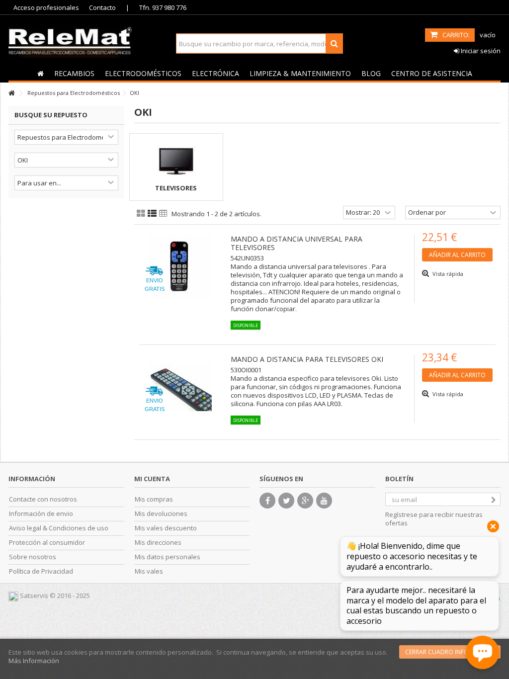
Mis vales (149, 571)
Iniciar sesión (480, 50)
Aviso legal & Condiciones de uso (58, 528)
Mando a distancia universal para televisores (296, 243)
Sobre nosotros (32, 557)
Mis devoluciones (161, 513)
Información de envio (41, 513)
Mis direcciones (158, 542)
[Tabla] (163, 214)
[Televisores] (176, 161)
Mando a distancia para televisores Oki (307, 359)
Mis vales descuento (166, 528)
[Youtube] (324, 501)
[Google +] (305, 501)
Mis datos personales (167, 557)
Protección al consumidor (47, 542)
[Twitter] (286, 501)
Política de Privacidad (41, 571)
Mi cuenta (152, 478)
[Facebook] (267, 501)
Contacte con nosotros (43, 499)
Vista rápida (447, 273)
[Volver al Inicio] (11, 93)
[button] (74, 73)
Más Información (33, 660)
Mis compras (154, 499)
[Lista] (152, 214)
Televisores (176, 187)
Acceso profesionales (46, 7)
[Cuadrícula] (141, 214)
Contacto (102, 7)
